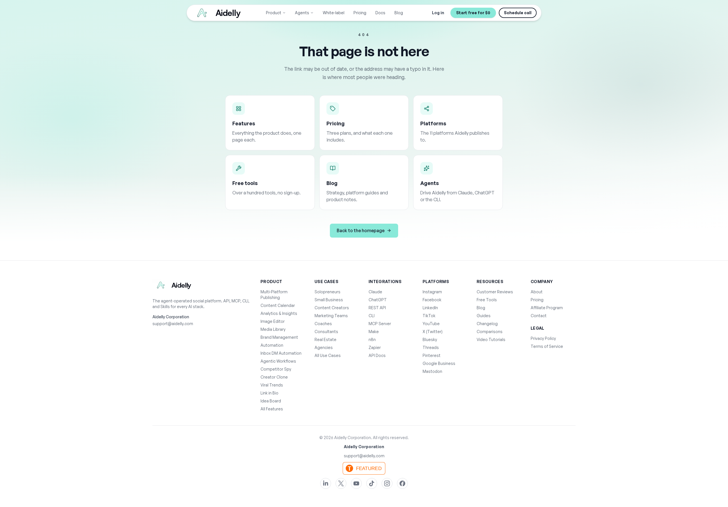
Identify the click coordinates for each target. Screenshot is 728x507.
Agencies (324, 347)
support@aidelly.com (172, 323)
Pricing (359, 12)
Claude (375, 291)
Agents (302, 12)
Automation (271, 345)
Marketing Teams (331, 315)
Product (273, 12)
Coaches (323, 323)
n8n (372, 339)
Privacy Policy (543, 338)
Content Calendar (277, 305)
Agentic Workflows (278, 361)
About (537, 291)
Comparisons (489, 331)
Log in (438, 12)
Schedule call (517, 12)
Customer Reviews (495, 291)
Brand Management (279, 337)
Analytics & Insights (278, 313)
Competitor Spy (275, 369)
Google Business (439, 363)
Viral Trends (271, 385)
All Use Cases (328, 355)
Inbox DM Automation (280, 353)
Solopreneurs (327, 291)
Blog (398, 12)
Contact (539, 315)
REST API (377, 307)
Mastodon (432, 371)
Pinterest (431, 355)
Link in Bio (269, 392)
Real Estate (325, 339)
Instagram (432, 291)
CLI (372, 315)
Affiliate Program (547, 307)
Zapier (375, 347)
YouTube (431, 323)
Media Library (273, 329)
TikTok (429, 315)
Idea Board (270, 400)
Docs (380, 12)
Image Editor (272, 321)
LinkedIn (430, 307)
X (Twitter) (432, 331)
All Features (271, 408)
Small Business (329, 299)
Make (374, 331)
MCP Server (380, 323)
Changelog (487, 323)
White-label (333, 12)
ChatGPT (378, 299)
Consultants (326, 331)
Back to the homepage (360, 230)
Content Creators (332, 307)
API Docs (377, 355)
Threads (431, 347)
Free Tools (487, 299)
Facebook (432, 299)
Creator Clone (274, 377)
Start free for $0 (473, 12)
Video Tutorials (491, 339)
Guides (484, 315)
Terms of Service (547, 346)
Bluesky (430, 339)
